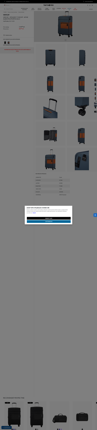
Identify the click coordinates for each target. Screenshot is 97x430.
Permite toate (48, 218)
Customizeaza (48, 221)
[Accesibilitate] (95, 215)
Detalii (34, 212)
